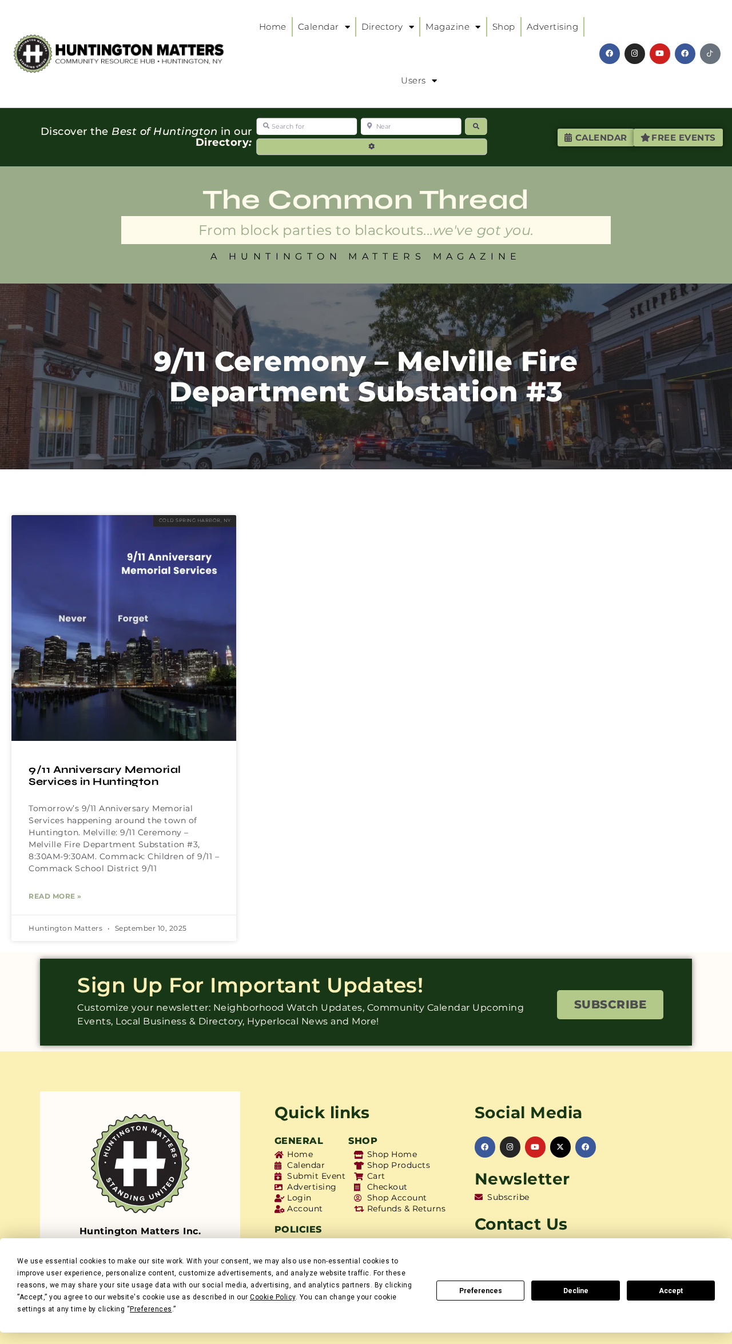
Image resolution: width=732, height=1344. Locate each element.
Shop (503, 26)
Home (273, 26)
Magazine (447, 26)
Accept (671, 1291)
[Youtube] (660, 53)
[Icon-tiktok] (710, 53)
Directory (382, 26)
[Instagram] (634, 53)
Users (413, 80)
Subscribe (610, 1004)
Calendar (318, 26)
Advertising (553, 26)
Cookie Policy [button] (273, 1297)
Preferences (480, 1291)
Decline (575, 1291)
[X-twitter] (560, 1146)
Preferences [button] (151, 1309)
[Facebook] (609, 53)
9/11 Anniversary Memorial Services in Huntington (105, 775)
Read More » (55, 896)
